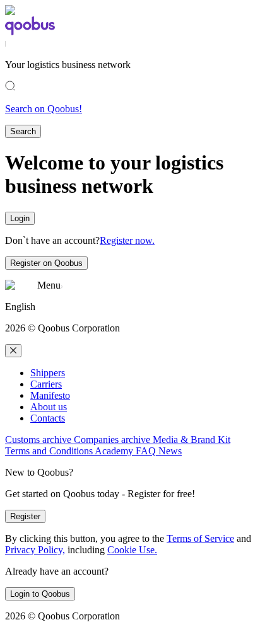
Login (20, 218)
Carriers (46, 384)
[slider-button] (13, 350)
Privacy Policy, (35, 549)
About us (48, 406)
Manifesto (50, 395)
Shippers (47, 372)
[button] (130, 307)
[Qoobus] (30, 31)
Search (23, 131)
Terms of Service (200, 538)
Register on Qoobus (46, 263)
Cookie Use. (132, 549)
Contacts (47, 418)
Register (25, 516)
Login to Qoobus (40, 594)
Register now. (127, 240)
